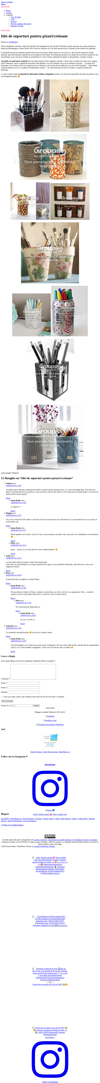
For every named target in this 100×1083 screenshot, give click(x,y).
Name (4, 683)
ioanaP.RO (5, 819)
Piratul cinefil (48, 819)
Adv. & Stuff (16, 17)
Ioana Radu (5, 6)
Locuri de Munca (29, 821)
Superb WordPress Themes (44, 846)
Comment (5, 679)
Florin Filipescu (36, 752)
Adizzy (74, 819)
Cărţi (13, 19)
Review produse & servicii (21, 24)
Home (8, 11)
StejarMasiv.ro (64, 752)
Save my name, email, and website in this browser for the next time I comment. (34, 697)
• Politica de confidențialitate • (12, 825)
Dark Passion (65, 819)
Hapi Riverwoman (50, 752)
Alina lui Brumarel (15, 821)
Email (4, 688)
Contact (9, 13)
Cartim (57, 819)
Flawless (38, 819)
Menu (3, 4)
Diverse (14, 22)
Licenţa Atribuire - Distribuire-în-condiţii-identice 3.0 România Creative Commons (65, 840)
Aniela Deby (83, 819)
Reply (8, 498)
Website (4, 692)
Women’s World (17, 26)
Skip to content (7, 2)
